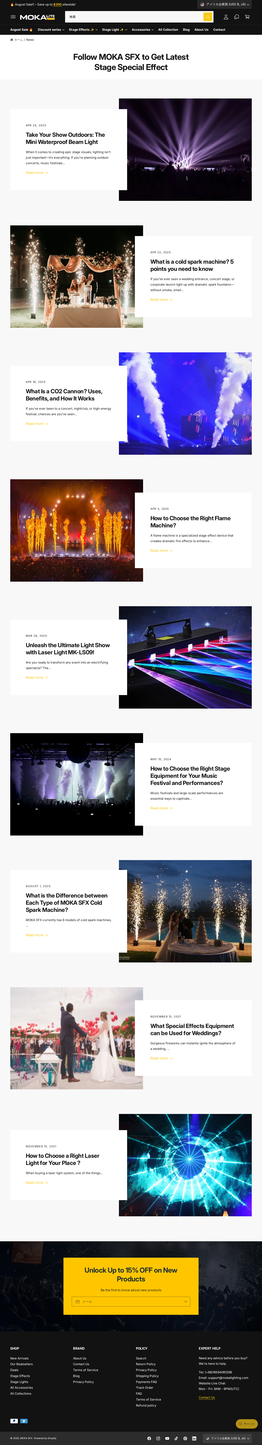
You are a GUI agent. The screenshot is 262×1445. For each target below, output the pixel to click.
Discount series (49, 30)
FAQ (139, 1393)
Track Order (144, 1388)
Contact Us (81, 1364)
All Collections (20, 1393)
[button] (13, 16)
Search (141, 1358)
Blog (76, 1376)
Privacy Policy (83, 1382)
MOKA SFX (26, 1438)
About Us (79, 1358)
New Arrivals (19, 1358)
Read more (34, 173)
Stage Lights (19, 1382)
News (30, 39)
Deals (14, 1370)
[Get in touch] (236, 16)
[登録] (185, 1302)
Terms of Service (85, 1370)
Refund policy (146, 1405)
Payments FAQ (146, 1382)
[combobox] (139, 16)
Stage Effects (20, 1376)
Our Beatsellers (21, 1364)
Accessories (141, 30)
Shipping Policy (147, 1376)
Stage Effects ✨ (81, 30)
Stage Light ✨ (113, 30)
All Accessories (21, 1388)
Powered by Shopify (45, 1438)
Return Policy (146, 1364)
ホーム (18, 39)
